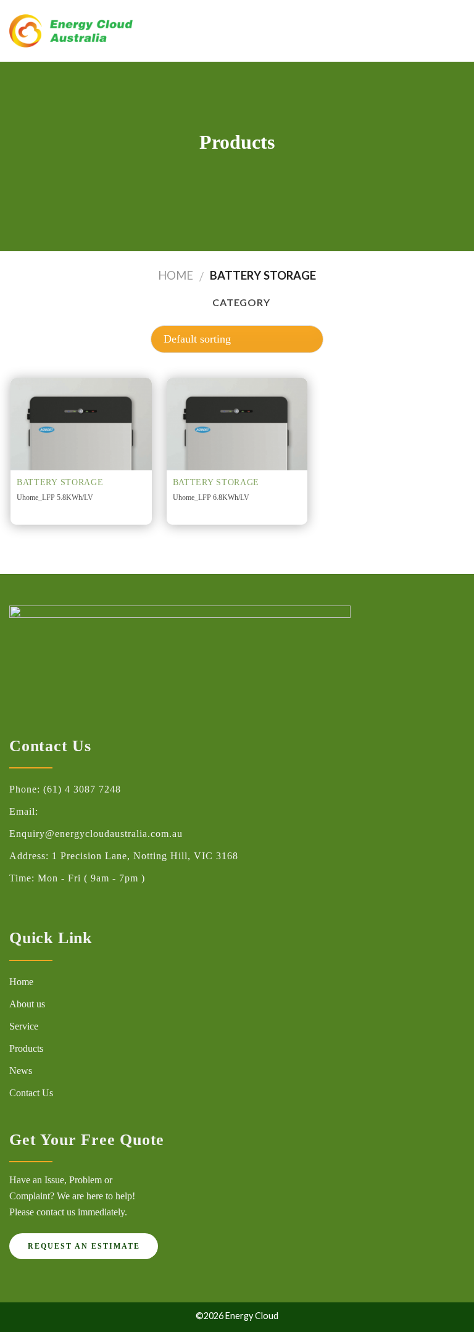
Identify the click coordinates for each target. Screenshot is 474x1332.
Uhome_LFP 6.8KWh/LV (211, 497)
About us (27, 1004)
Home (175, 275)
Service (23, 1026)
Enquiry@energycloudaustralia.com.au (96, 833)
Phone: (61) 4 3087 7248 (65, 789)
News (20, 1070)
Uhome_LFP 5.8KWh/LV (55, 497)
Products (26, 1048)
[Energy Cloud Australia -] (71, 31)
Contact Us (31, 1093)
